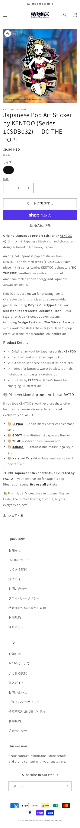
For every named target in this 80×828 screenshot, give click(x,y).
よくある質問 (18, 569)
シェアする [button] (16, 515)
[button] (5, 15)
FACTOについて (19, 560)
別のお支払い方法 (40, 225)
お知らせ (15, 550)
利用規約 (15, 617)
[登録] (66, 786)
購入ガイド (16, 579)
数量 (6, 179)
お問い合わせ (18, 588)
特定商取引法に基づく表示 (27, 608)
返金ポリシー (18, 627)
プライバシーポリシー (24, 598)
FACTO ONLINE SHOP (34, 820)
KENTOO (66, 236)
